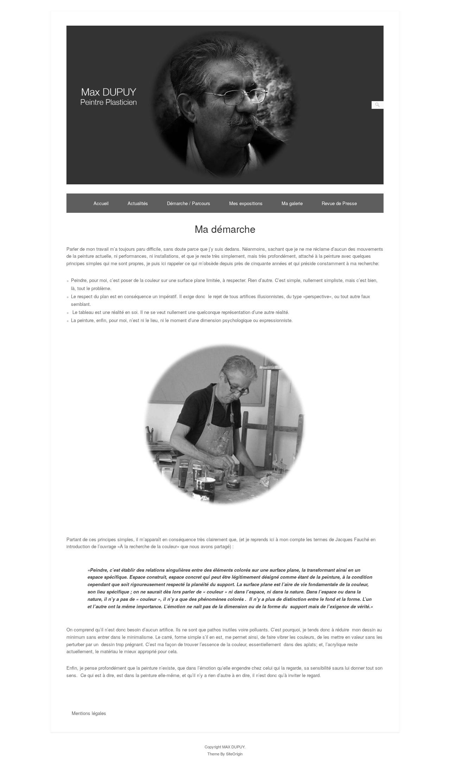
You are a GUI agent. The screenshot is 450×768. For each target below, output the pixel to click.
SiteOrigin (234, 753)
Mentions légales (89, 713)
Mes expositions (246, 203)
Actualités (138, 203)
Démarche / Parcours (188, 203)
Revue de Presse (339, 203)
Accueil (101, 203)
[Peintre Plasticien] (225, 182)
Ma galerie (292, 203)
